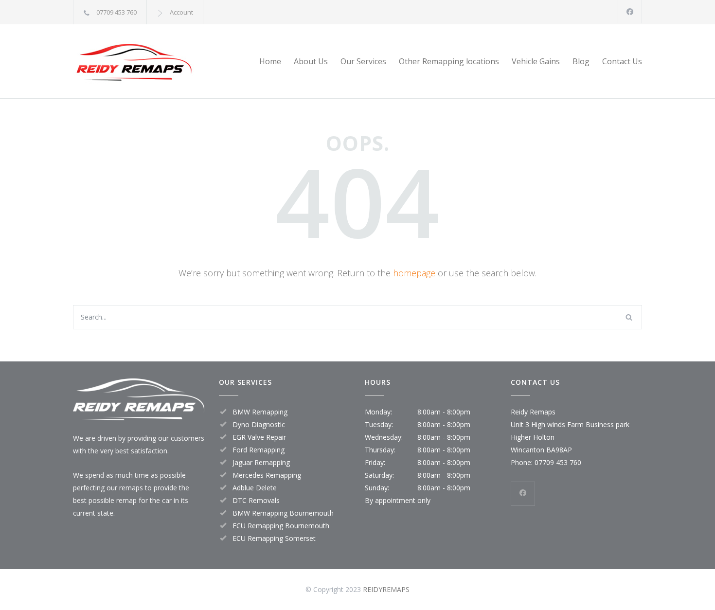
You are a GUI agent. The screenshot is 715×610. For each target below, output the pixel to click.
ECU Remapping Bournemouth (280, 525)
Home (270, 61)
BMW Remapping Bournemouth (283, 513)
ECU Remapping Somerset (274, 538)
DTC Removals (256, 500)
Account (181, 12)
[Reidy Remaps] (163, 61)
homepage (414, 273)
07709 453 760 (116, 12)
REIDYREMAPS (386, 589)
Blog (581, 61)
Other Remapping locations (449, 61)
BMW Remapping (259, 411)
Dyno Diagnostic (258, 424)
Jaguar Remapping (261, 462)
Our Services (363, 61)
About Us (311, 61)
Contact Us (622, 61)
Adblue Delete (254, 487)
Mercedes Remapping (266, 475)
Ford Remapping (258, 449)
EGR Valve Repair (259, 437)
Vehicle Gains (536, 61)
